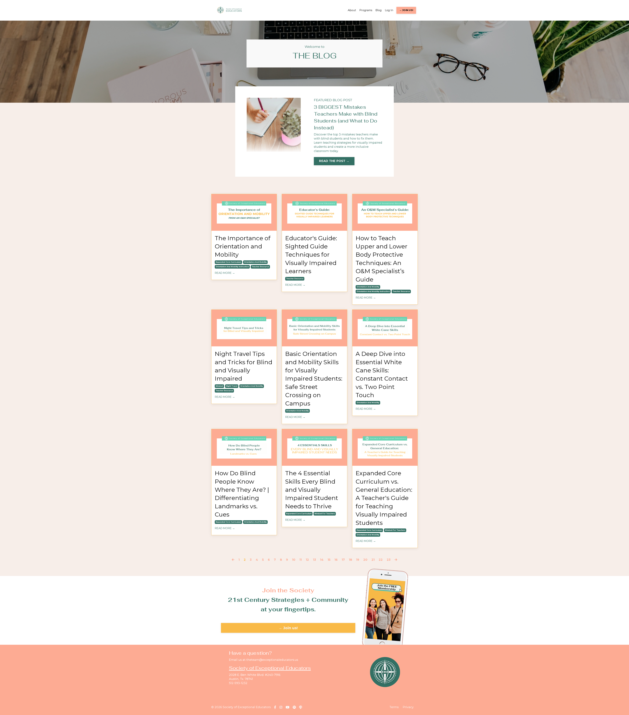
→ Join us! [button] (288, 628)
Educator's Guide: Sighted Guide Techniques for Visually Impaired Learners (311, 255)
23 (389, 560)
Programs (365, 10)
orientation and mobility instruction (232, 267)
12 (307, 560)
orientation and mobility (255, 262)
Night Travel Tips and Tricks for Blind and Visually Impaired (243, 366)
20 (365, 560)
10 (293, 560)
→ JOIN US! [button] (406, 10)
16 (336, 560)
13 (314, 560)
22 (381, 560)
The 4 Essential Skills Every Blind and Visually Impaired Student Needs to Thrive (311, 490)
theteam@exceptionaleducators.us (272, 660)
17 (343, 560)
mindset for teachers (324, 514)
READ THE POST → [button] (334, 161)
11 (300, 560)
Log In (389, 10)
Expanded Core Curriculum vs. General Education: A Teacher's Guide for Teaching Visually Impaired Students (384, 498)
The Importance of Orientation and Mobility (242, 246)
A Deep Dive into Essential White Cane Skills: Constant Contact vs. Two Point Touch (382, 374)
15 (329, 560)
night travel (231, 386)
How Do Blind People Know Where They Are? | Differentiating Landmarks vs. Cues (242, 494)
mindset (219, 386)
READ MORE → (225, 272)
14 (322, 560)
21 (373, 560)
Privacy (408, 707)
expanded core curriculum (228, 262)
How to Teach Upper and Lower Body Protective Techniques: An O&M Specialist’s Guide (381, 259)
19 (357, 560)
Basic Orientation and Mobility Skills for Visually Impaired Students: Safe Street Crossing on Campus (313, 378)
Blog (378, 10)
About (352, 10)
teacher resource (260, 267)
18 (350, 560)
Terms (394, 707)
